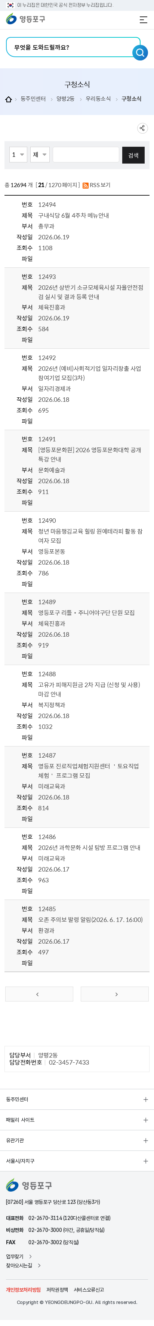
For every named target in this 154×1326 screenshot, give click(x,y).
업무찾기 (14, 1257)
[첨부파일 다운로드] (42, 259)
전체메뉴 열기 (143, 19)
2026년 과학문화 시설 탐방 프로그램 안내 (89, 847)
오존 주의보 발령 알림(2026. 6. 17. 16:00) (90, 919)
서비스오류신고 (89, 1290)
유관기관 (15, 1140)
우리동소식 (98, 99)
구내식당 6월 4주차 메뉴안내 (73, 215)
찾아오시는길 (19, 1265)
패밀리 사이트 (20, 1120)
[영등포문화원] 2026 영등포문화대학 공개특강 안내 (89, 454)
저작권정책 (57, 1290)
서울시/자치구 (20, 1161)
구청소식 (131, 99)
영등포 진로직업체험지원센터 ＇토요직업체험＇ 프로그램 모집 (88, 770)
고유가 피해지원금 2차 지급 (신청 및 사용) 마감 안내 (89, 689)
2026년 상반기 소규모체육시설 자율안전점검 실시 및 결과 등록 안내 (90, 292)
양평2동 (65, 99)
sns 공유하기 (142, 128)
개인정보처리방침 (23, 1290)
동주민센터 (33, 99)
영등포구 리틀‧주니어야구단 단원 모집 (86, 612)
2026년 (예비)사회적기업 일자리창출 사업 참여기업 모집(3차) (89, 373)
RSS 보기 (100, 185)
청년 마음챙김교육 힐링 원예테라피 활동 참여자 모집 (90, 536)
